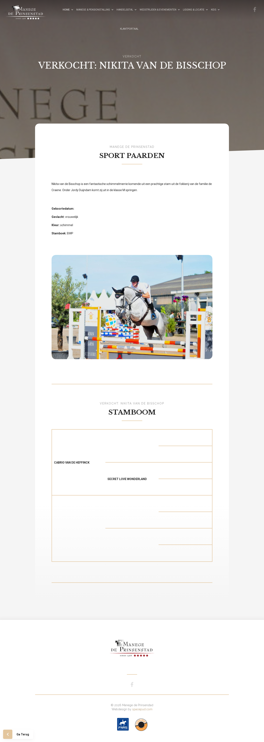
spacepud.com (142, 709)
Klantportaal (129, 28)
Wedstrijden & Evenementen (158, 9)
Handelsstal (125, 9)
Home (66, 9)
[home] (30, 9)
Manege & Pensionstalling (93, 9)
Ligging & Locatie (193, 9)
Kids (213, 9)
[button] (69, 9)
